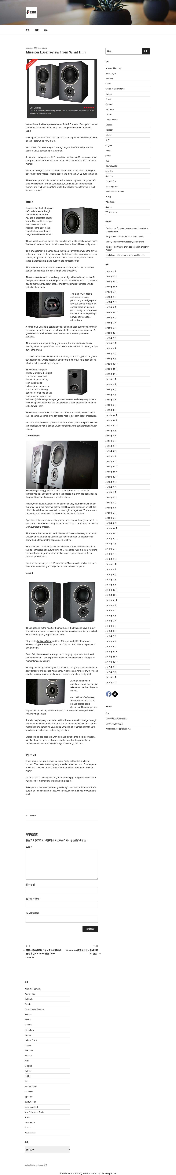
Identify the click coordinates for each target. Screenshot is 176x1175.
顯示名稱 (31, 884)
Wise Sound (42, 48)
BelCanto (109, 78)
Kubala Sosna (111, 119)
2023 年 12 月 (111, 332)
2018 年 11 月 (111, 595)
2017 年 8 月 (110, 667)
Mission (33, 815)
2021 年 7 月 (110, 435)
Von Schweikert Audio (114, 191)
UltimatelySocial (108, 1173)
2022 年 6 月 (110, 389)
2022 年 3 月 (110, 399)
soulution (109, 171)
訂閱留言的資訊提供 (114, 723)
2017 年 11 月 (111, 656)
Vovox (108, 196)
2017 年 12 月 (111, 651)
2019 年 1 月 (110, 584)
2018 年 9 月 (110, 605)
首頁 (27, 30)
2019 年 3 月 (110, 574)
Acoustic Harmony (113, 68)
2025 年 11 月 (111, 286)
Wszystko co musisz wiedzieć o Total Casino (124, 236)
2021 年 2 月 (110, 461)
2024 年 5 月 (110, 327)
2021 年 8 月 (110, 430)
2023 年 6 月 (110, 338)
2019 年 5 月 (110, 564)
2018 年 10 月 (111, 600)
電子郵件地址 (33, 898)
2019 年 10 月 (111, 538)
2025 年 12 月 (111, 281)
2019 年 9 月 (110, 543)
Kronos (108, 114)
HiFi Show (109, 109)
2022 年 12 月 (111, 363)
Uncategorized (111, 186)
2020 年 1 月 (110, 523)
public (108, 155)
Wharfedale (57, 183)
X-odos (108, 207)
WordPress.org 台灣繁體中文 (118, 728)
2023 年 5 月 (110, 343)
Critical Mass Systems (115, 88)
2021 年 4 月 (110, 451)
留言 (29, 847)
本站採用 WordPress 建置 (36, 1165)
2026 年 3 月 (110, 276)
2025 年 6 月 (110, 297)
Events (108, 99)
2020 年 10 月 (111, 476)
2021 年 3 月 (110, 456)
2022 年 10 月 (111, 374)
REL (107, 160)
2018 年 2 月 (110, 641)
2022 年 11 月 (111, 368)
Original (108, 145)
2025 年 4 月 (110, 307)
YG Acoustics (111, 212)
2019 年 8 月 (110, 548)
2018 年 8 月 (110, 610)
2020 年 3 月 (110, 512)
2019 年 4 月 (110, 569)
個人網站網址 (32, 913)
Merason (109, 129)
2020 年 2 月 (110, 517)
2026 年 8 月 (110, 271)
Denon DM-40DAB (38, 523)
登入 (46, 30)
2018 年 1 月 (110, 646)
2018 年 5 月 (110, 625)
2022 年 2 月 (110, 404)
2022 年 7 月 (110, 384)
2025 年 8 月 (110, 291)
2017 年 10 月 (111, 661)
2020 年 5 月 (110, 502)
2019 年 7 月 (110, 553)
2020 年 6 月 (110, 497)
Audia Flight (110, 73)
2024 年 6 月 (110, 322)
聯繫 (37, 30)
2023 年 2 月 (110, 353)
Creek (108, 83)
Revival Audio (111, 165)
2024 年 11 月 (111, 312)
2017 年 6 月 (110, 672)
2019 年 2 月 (110, 579)
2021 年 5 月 (110, 446)
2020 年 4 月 (110, 507)
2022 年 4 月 (110, 394)
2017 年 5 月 (110, 677)
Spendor (109, 176)
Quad (67, 183)
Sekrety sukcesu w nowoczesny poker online (124, 241)
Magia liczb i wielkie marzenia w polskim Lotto (125, 255)
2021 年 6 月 (110, 440)
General (108, 104)
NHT (107, 140)
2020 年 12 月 (111, 466)
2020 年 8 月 (110, 487)
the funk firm (110, 181)
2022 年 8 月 (110, 379)
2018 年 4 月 (110, 631)
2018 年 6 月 (110, 620)
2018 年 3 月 (110, 636)
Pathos (108, 150)
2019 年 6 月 (110, 559)
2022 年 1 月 (110, 410)
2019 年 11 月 (111, 533)
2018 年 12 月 (111, 589)
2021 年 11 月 (111, 420)
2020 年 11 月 (111, 471)
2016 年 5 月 (110, 682)
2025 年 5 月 (110, 302)
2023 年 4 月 (110, 348)
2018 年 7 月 (110, 615)
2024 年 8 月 (110, 317)
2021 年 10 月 (111, 425)
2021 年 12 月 (111, 415)
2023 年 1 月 (110, 358)
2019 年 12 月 (111, 528)
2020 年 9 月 (110, 482)
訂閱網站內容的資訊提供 (116, 718)
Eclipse (108, 94)
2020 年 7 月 (110, 492)
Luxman (108, 124)
